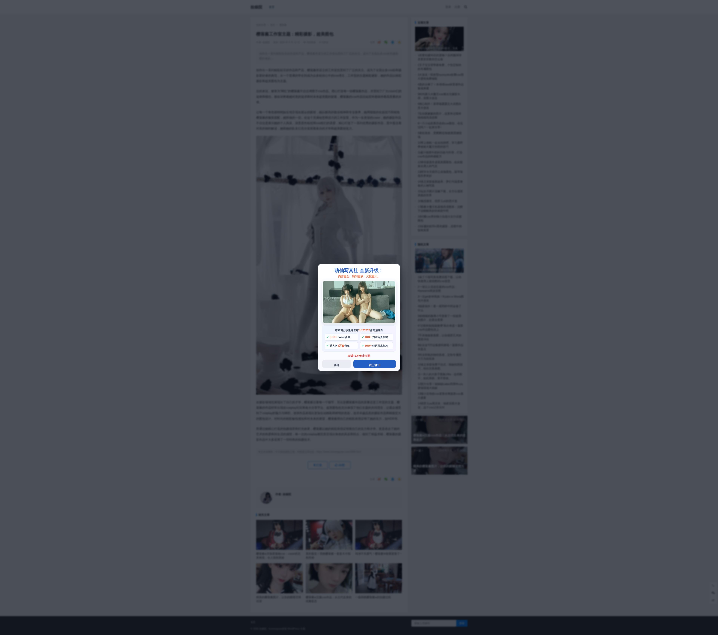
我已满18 (374, 365)
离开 (337, 365)
